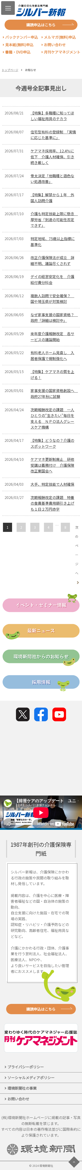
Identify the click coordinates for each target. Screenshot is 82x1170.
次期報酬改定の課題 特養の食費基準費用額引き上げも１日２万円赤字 (52, 503)
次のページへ (76, 550)
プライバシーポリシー (26, 1066)
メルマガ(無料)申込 (60, 37)
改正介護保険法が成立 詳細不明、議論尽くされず (52, 260)
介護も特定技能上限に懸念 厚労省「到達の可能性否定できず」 (54, 219)
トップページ (10, 70)
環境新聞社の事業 (22, 1088)
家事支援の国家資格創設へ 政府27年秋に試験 (54, 393)
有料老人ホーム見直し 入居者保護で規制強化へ (52, 355)
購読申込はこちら (41, 24)
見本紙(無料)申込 (19, 44)
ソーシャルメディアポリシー (31, 1077)
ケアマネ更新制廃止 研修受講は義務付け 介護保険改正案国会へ (52, 465)
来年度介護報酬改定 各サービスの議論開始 (52, 336)
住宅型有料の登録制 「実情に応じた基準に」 (53, 135)
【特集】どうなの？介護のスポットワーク (52, 443)
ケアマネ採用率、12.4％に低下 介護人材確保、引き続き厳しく (52, 156)
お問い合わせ (55, 44)
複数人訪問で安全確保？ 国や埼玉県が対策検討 (52, 298)
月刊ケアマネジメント (62, 51)
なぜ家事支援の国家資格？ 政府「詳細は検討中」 (54, 317)
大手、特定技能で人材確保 (52, 484)
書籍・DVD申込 (18, 51)
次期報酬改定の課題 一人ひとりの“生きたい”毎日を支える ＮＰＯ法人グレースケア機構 (52, 418)
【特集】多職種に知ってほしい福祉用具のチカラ (52, 116)
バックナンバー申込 (21, 37)
